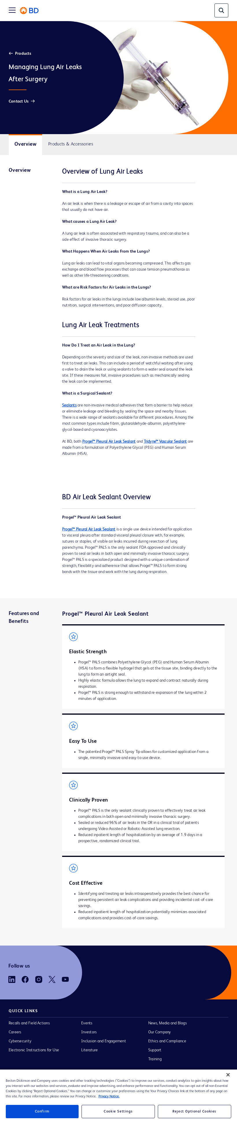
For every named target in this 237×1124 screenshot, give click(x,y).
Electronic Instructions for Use (34, 1050)
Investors (89, 1032)
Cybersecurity (20, 1041)
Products (23, 54)
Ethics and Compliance (167, 1041)
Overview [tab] (25, 144)
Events (86, 1023)
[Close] (228, 1074)
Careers (15, 1032)
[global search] (221, 10)
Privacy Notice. (109, 1096)
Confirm (42, 1111)
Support (155, 1050)
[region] (118, 1097)
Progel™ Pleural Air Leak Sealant (109, 441)
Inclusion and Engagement (103, 1041)
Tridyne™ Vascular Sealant (165, 441)
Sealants (69, 405)
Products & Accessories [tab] (70, 144)
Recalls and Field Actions (29, 1023)
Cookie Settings (118, 1111)
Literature (89, 1050)
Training (155, 1059)
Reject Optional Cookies (194, 1111)
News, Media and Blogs (167, 1023)
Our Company (159, 1032)
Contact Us (19, 101)
